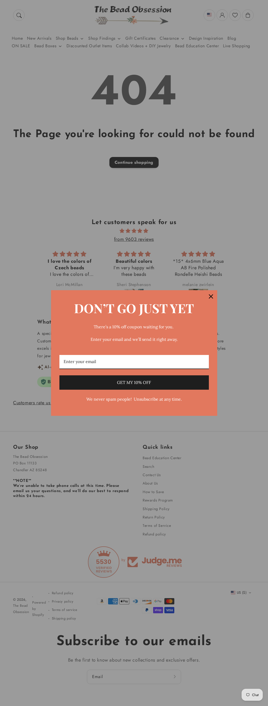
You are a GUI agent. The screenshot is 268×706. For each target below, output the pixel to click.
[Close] (211, 296)
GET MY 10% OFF (134, 382)
